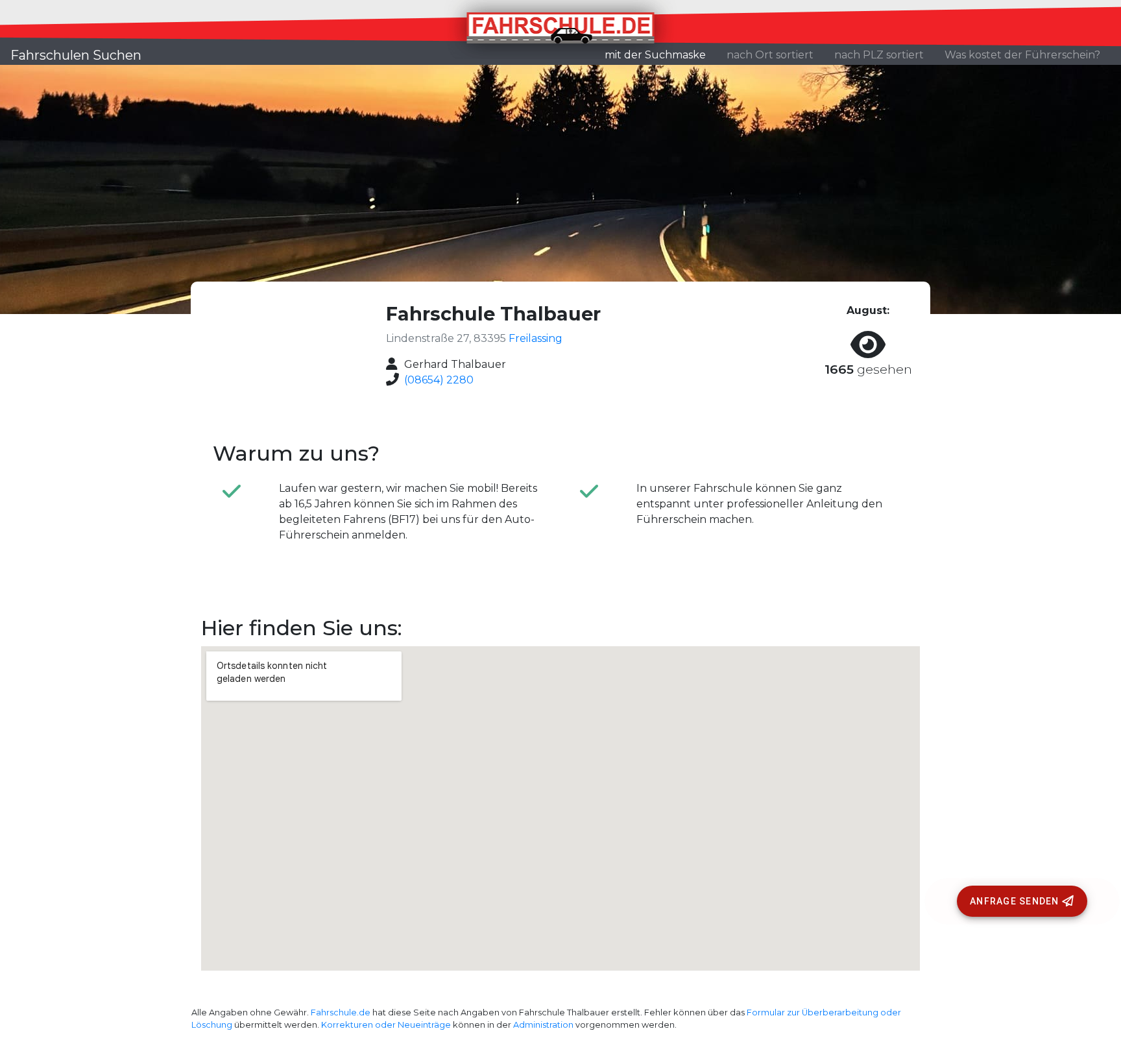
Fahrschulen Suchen (75, 55)
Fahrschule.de (340, 1012)
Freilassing (535, 338)
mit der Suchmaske (660, 54)
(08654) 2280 (439, 380)
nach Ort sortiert (770, 55)
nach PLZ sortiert (879, 55)
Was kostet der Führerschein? (1022, 55)
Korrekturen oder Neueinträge (386, 1025)
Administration (543, 1025)
